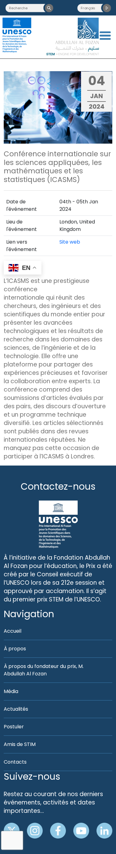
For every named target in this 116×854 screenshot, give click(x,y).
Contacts (15, 761)
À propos (15, 648)
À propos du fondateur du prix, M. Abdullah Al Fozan (44, 670)
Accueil (12, 631)
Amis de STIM (20, 744)
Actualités (16, 709)
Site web (69, 241)
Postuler (14, 726)
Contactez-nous (58, 486)
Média (11, 691)
